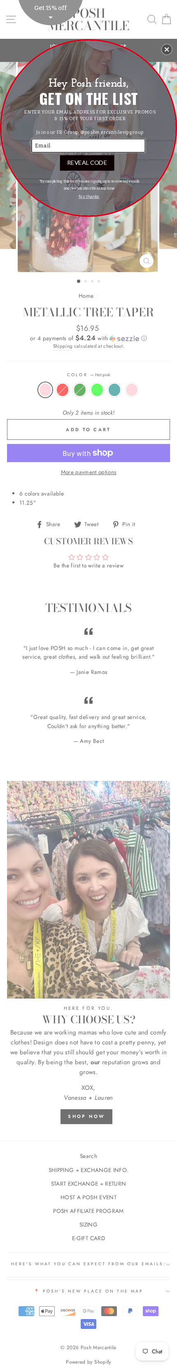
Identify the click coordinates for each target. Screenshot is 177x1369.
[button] (167, 49)
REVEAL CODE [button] (87, 162)
